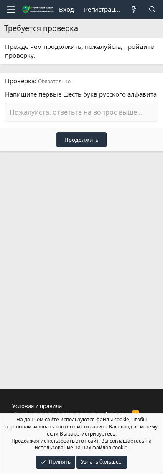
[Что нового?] (134, 9)
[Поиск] (152, 9)
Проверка (20, 80)
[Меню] (11, 9)
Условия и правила (37, 406)
